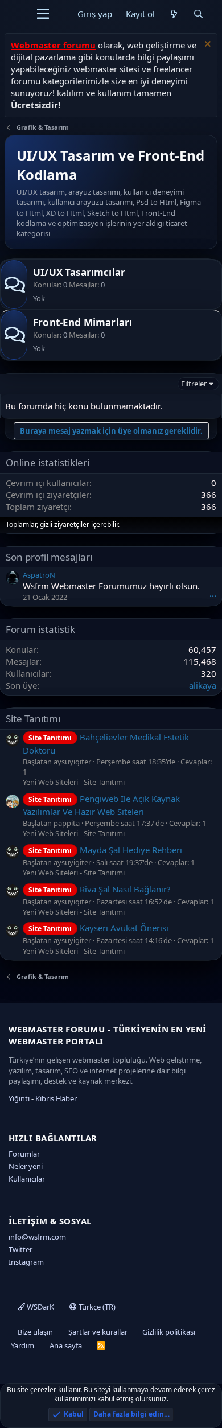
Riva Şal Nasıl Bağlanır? (99, 889)
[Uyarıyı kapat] (206, 45)
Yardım (22, 1345)
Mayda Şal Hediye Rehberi (105, 849)
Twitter (20, 1249)
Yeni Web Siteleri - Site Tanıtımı (74, 782)
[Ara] (198, 14)
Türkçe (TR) (96, 1307)
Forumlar (24, 1154)
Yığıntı (19, 1098)
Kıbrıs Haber (56, 1098)
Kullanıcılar (27, 1179)
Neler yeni (26, 1166)
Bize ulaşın (35, 1332)
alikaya (202, 685)
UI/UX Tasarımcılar (79, 272)
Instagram (26, 1262)
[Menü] (43, 14)
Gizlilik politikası (168, 1332)
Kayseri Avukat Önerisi (98, 927)
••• (212, 596)
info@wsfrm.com (37, 1237)
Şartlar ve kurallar (98, 1332)
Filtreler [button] (194, 383)
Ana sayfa (66, 1345)
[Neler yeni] (174, 14)
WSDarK (39, 1307)
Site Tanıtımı (33, 718)
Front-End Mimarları (82, 322)
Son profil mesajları (49, 556)
